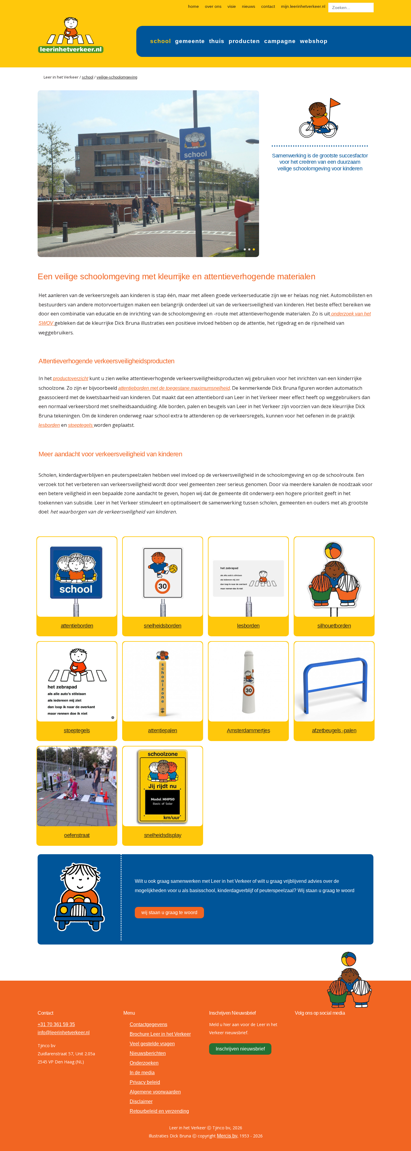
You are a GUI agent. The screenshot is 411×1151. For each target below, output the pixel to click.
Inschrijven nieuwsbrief (240, 1048)
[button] (245, 249)
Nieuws (248, 6)
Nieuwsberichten (148, 1053)
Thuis (216, 41)
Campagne (280, 41)
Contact (268, 6)
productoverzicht (70, 378)
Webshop (314, 41)
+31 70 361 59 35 (56, 1024)
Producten (244, 41)
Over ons (213, 6)
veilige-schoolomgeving (117, 77)
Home (193, 6)
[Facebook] (301, 1026)
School (160, 41)
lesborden (49, 425)
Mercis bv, (227, 1135)
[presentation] (43, 172)
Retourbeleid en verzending (159, 1111)
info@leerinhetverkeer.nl (64, 1032)
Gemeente (190, 41)
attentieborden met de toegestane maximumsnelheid (174, 388)
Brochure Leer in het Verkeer (160, 1034)
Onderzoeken (144, 1063)
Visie (231, 6)
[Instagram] (329, 1026)
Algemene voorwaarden (155, 1091)
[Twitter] (315, 1026)
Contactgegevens (148, 1024)
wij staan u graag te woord (169, 912)
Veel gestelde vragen (152, 1043)
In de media (142, 1072)
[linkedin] (343, 1026)
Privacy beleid (145, 1082)
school (87, 77)
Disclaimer (141, 1101)
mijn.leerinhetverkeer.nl (303, 6)
